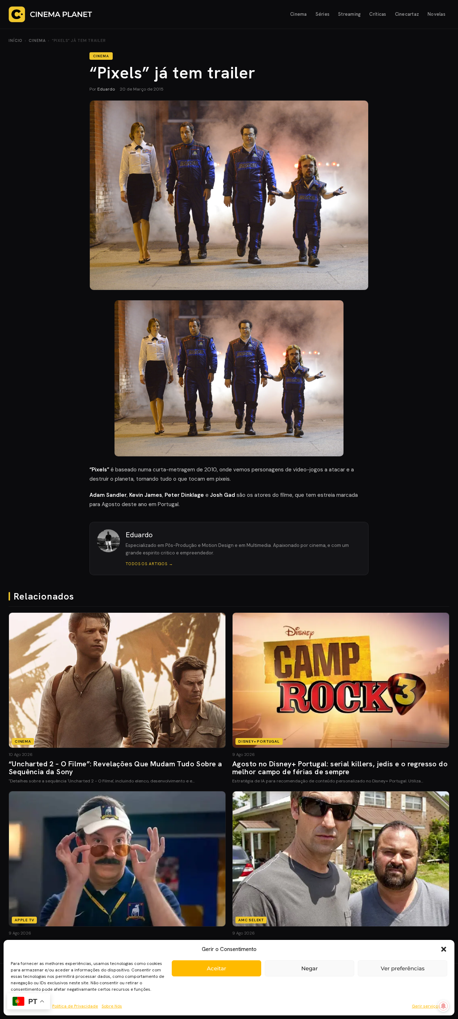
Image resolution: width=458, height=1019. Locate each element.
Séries (323, 14)
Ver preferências (403, 968)
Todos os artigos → (149, 563)
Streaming (349, 14)
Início (15, 40)
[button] (443, 949)
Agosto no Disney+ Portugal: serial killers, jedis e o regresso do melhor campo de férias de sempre (340, 767)
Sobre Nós (112, 1006)
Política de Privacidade (75, 1006)
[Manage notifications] (443, 1006)
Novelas (436, 14)
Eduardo (106, 89)
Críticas (377, 14)
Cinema (298, 14)
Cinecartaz (407, 14)
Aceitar (216, 968)
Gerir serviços (426, 1006)
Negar (309, 968)
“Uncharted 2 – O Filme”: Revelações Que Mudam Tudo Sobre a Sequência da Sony (115, 767)
